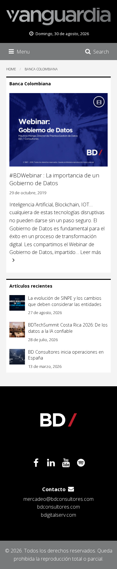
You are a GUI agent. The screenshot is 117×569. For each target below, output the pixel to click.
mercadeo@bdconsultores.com (58, 499)
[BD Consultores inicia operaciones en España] (17, 356)
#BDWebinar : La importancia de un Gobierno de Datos (54, 179)
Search (101, 51)
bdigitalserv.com (58, 514)
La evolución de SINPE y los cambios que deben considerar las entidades (64, 301)
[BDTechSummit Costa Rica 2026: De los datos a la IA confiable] (17, 329)
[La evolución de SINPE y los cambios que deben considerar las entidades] (17, 303)
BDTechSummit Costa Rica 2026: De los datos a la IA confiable (68, 328)
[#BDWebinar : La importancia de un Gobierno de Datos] (58, 130)
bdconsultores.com (58, 506)
